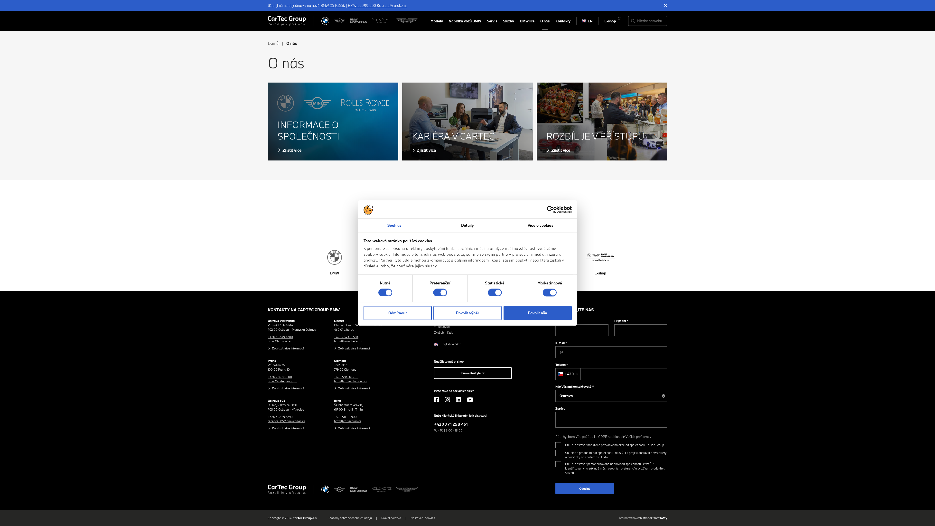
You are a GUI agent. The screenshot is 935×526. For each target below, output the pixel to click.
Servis (492, 21)
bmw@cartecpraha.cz (282, 381)
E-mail (561, 343)
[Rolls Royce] (382, 21)
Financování (442, 327)
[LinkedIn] (458, 400)
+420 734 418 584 (346, 337)
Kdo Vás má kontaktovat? (574, 386)
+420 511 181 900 (345, 417)
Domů (273, 43)
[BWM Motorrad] (358, 21)
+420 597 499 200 (280, 337)
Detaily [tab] (467, 225)
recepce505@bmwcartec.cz (286, 421)
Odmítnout (397, 312)
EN (590, 21)
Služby (508, 21)
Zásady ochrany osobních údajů (350, 518)
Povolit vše (537, 312)
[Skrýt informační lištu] (666, 5)
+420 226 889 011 (280, 377)
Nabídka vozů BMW (465, 21)
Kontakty (562, 21)
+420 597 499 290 (280, 417)
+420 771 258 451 (451, 424)
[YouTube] (470, 400)
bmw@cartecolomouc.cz (350, 381)
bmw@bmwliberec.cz (348, 341)
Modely (436, 21)
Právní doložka (391, 518)
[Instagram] (447, 400)
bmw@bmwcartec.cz (282, 341)
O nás (545, 21)
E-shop (610, 21)
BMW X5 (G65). (332, 5)
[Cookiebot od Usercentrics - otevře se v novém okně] (550, 209)
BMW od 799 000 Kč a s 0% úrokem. (377, 5)
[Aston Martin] (407, 21)
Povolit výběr (467, 312)
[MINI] (339, 21)
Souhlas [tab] (394, 225)
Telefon (561, 364)
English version (451, 344)
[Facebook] (436, 400)
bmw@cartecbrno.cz (347, 421)
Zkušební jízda (443, 332)
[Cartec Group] (287, 21)
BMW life (527, 21)
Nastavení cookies (423, 518)
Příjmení (621, 321)
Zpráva (560, 408)
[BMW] (325, 21)
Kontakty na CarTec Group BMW (304, 309)
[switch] (440, 293)
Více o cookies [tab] (540, 225)
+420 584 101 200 (346, 377)
